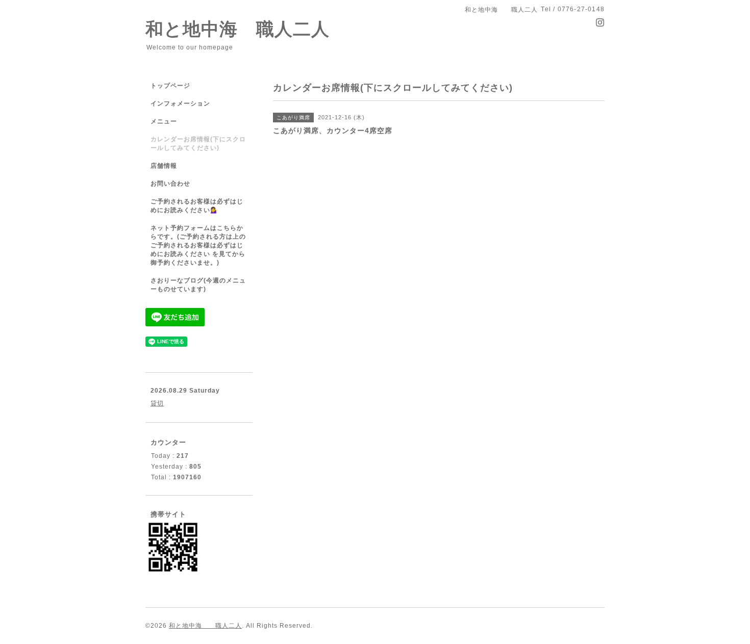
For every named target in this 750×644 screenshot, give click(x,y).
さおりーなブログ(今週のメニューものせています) (198, 285)
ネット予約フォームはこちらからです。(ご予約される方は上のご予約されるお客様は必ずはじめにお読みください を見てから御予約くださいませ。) (198, 245)
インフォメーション (180, 103)
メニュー (164, 121)
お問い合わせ (170, 183)
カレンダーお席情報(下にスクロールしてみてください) (198, 143)
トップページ (170, 85)
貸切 (157, 403)
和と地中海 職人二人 (237, 29)
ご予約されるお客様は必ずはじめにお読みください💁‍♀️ (197, 206)
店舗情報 (164, 165)
